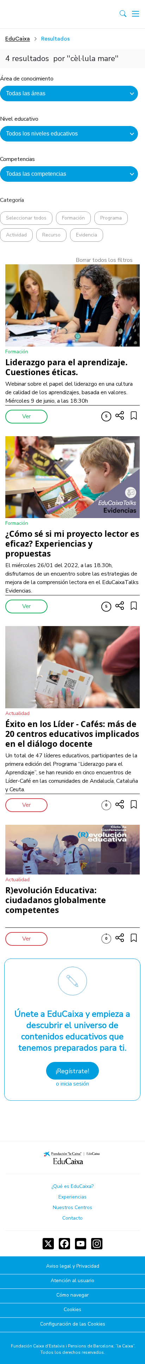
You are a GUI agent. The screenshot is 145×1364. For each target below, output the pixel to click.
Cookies (72, 1310)
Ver (26, 416)
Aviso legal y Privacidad (72, 1266)
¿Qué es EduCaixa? (72, 1186)
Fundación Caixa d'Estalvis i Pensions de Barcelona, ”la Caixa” (72, 1346)
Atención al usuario (72, 1281)
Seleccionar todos (26, 218)
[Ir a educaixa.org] (36, 14)
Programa (111, 218)
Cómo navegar (72, 1295)
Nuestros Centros (72, 1207)
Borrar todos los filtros (104, 260)
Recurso (51, 235)
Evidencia (86, 235)
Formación (73, 218)
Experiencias (72, 1197)
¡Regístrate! (72, 1071)
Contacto (72, 1218)
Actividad (16, 235)
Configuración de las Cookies (72, 1324)
